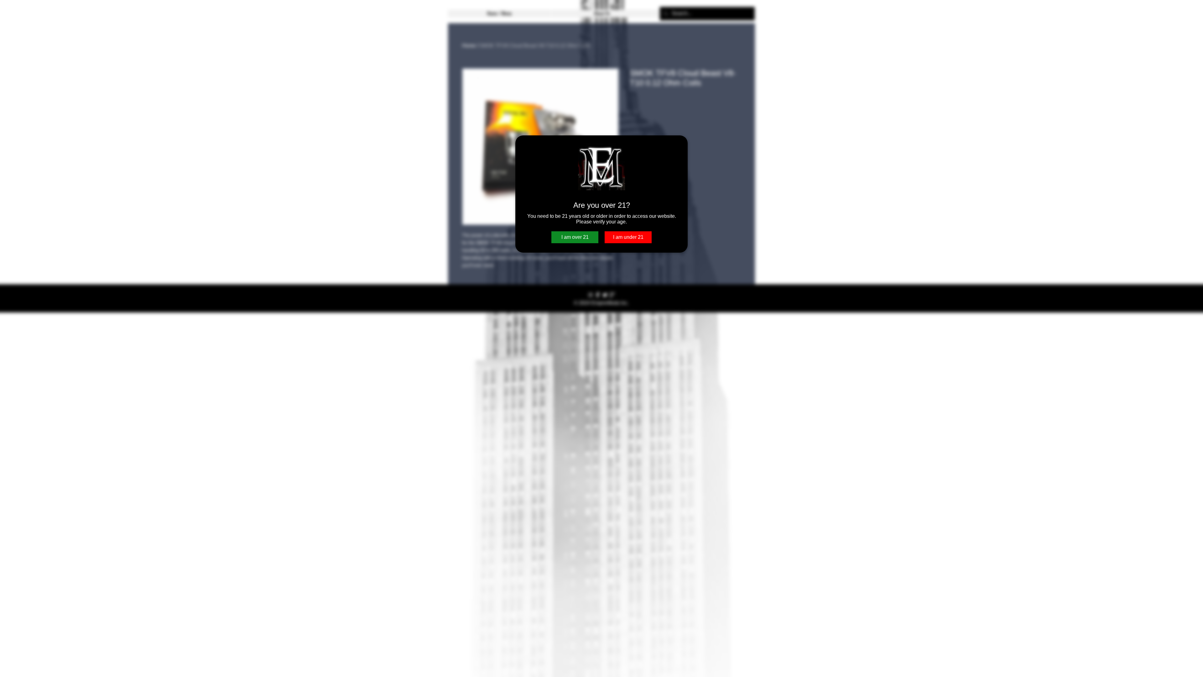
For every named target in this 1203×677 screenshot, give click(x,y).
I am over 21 (575, 237)
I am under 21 (628, 237)
